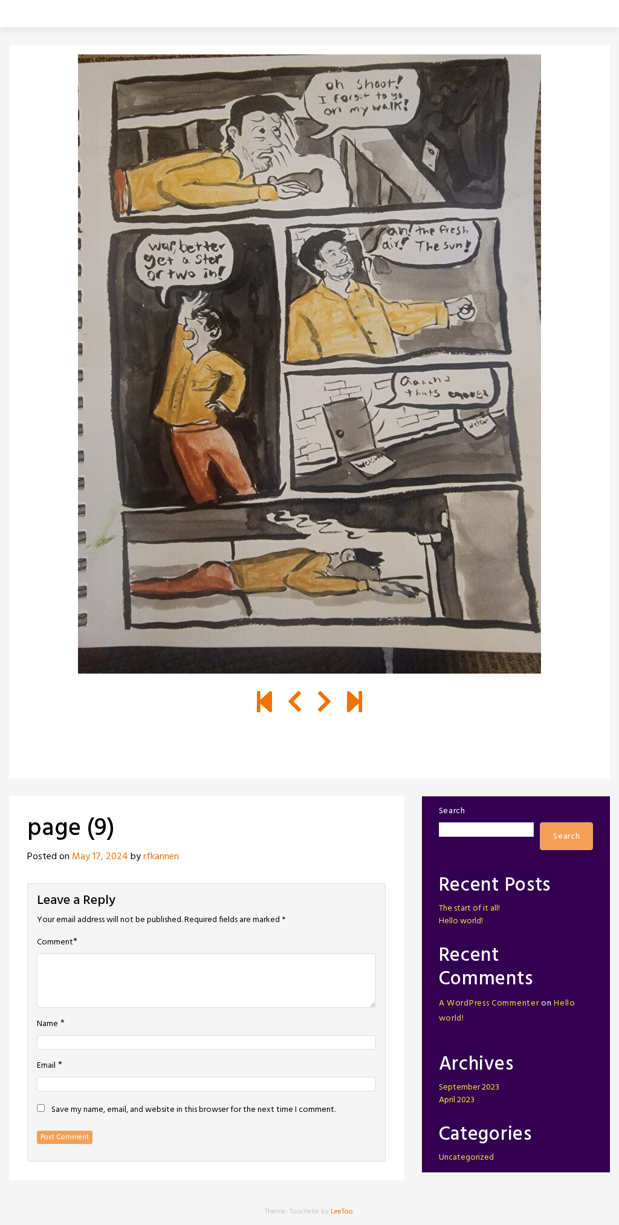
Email (46, 1066)
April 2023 (457, 1100)
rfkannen (161, 857)
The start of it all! (469, 908)
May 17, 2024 (100, 857)
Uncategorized (466, 1158)
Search (452, 811)
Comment (55, 943)
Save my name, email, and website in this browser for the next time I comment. (193, 1110)
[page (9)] (324, 703)
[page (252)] (354, 703)
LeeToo (342, 1212)
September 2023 (469, 1087)
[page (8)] (294, 703)
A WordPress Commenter (489, 1003)
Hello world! (461, 921)
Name (47, 1024)
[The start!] (264, 703)
